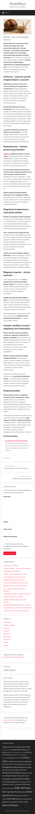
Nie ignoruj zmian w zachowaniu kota (15, 586)
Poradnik (6, 631)
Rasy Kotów (7, 637)
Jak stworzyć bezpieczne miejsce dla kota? (16, 594)
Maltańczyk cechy (11, 752)
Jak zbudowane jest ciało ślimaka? (16, 441)
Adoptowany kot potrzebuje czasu (14, 580)
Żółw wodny (23, 802)
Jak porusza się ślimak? (10, 565)
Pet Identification (27, 761)
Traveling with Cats (26, 773)
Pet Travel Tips (26, 764)
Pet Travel (5, 764)
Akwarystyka (7, 622)
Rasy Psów (6, 639)
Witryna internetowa (10, 536)
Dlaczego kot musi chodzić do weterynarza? (17, 608)
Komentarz (7, 496)
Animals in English (9, 625)
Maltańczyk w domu (14, 758)
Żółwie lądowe (18, 795)
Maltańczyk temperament (16, 754)
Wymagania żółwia (9, 779)
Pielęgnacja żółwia (24, 767)
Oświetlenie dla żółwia (14, 761)
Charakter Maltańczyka (7, 749)
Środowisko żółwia (9, 782)
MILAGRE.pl (17, 4)
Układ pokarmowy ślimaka (11, 571)
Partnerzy (6, 628)
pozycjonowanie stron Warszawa (13, 657)
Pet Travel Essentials (15, 764)
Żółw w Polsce (10, 805)
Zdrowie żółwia (23, 779)
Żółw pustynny (23, 799)
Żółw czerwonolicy (8, 788)
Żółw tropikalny (14, 802)
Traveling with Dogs (9, 776)
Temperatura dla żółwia (19, 770)
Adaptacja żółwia (8, 747)
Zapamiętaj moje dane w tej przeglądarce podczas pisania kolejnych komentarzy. (16, 546)
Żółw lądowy (12, 799)
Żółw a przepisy (21, 782)
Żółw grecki (21, 792)
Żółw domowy (23, 787)
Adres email (7, 529)
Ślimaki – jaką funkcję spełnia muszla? (15, 574)
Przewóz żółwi (6, 770)
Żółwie (5, 645)
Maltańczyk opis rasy (19, 752)
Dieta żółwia (16, 750)
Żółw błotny (26, 784)
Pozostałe (6, 634)
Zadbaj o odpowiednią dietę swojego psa (16, 611)
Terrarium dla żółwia (11, 773)
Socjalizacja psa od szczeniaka (13, 597)
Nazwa (6, 522)
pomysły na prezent (9, 720)
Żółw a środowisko (16, 784)
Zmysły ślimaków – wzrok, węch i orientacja (17, 568)
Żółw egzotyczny (9, 792)
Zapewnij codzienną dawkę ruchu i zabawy (16, 605)
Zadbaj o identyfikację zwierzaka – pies (15, 583)
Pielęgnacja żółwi (9, 767)
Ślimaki (5, 154)
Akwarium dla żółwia (22, 747)
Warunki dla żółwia (23, 776)
